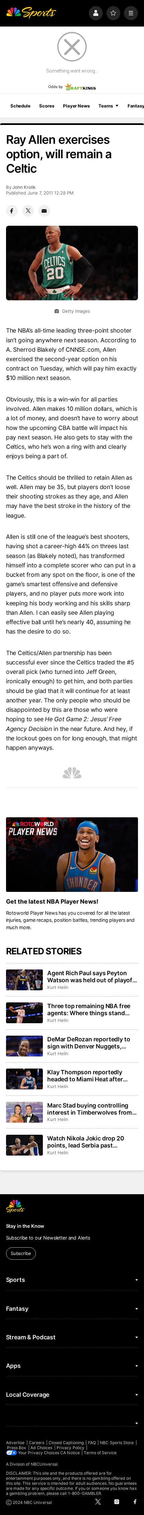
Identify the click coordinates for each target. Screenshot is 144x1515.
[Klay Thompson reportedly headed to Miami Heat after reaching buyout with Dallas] (24, 1079)
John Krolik (23, 187)
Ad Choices (41, 1447)
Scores (46, 106)
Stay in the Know (25, 1226)
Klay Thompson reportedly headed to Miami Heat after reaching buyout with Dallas (86, 1076)
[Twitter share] (28, 211)
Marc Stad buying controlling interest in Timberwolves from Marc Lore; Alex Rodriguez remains (89, 1109)
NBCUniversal (44, 1464)
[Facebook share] (12, 211)
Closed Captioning (66, 1442)
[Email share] (44, 211)
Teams (105, 106)
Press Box (16, 1447)
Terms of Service (100, 1452)
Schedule (20, 106)
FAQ (92, 1442)
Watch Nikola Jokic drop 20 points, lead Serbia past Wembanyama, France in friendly (85, 1142)
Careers (36, 1442)
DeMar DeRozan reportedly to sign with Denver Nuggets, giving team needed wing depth (91, 1043)
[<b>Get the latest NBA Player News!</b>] (72, 854)
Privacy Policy (70, 1447)
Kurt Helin (57, 987)
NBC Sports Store (117, 1442)
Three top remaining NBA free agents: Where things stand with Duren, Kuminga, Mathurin (90, 1009)
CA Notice (70, 1452)
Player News (76, 106)
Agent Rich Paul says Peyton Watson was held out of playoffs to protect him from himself (92, 976)
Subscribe (21, 1253)
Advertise (15, 1442)
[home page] (31, 13)
